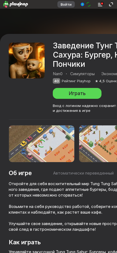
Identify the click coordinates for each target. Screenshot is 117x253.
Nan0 (58, 73)
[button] (85, 4)
